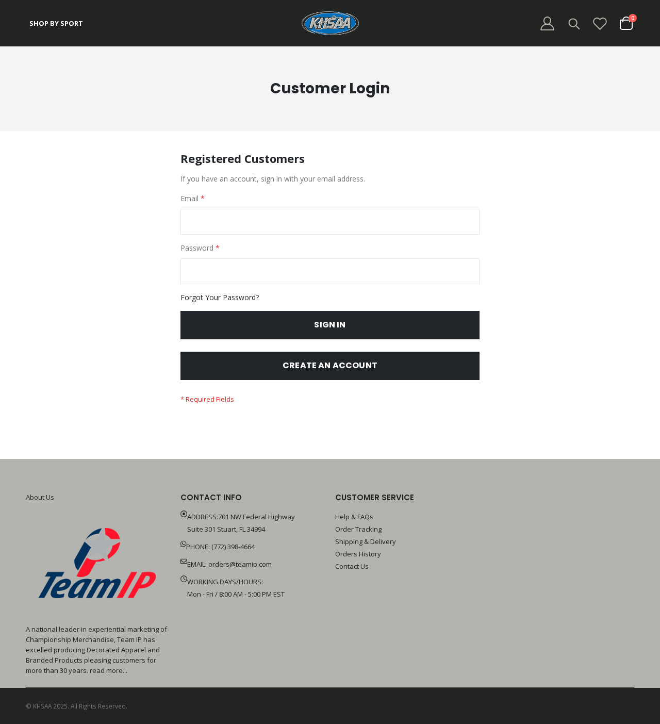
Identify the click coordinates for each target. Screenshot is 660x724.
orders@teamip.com (240, 564)
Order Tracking (358, 529)
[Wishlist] (600, 23)
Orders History (358, 553)
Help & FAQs (354, 516)
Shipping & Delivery (365, 541)
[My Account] (547, 23)
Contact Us (352, 566)
